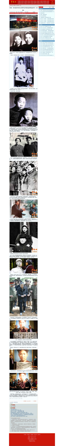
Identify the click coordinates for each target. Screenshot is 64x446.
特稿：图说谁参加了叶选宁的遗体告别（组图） (46, 29)
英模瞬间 (35, 2)
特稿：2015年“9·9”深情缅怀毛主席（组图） (46, 26)
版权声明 (39, 434)
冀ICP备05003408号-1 (32, 440)
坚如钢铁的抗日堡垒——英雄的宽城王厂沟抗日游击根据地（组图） (19, 412)
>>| (21, 398)
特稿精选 (38, 2)
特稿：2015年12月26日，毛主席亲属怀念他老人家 (47, 27)
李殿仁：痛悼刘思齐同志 (44, 14)
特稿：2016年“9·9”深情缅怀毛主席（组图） (46, 37)
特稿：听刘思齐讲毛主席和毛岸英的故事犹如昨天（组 (47, 11)
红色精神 (28, 2)
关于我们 (25, 434)
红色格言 (22, 2)
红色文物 (44, 3)
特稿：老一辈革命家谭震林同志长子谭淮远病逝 (46, 36)
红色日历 (22, 3)
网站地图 (32, 434)
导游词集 (31, 2)
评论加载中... (14, 406)
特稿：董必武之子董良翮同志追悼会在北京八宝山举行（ (48, 33)
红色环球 (44, 2)
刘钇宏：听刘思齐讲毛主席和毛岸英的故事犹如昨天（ (47, 10)
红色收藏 (19, 2)
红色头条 (47, 3)
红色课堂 (31, 3)
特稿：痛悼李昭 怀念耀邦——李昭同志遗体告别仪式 (47, 30)
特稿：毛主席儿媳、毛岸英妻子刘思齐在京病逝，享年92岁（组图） (19, 416)
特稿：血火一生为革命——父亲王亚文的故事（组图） (17, 410)
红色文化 (28, 3)
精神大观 (35, 3)
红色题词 (47, 2)
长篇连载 (38, 3)
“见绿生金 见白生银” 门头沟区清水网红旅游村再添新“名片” (18, 415)
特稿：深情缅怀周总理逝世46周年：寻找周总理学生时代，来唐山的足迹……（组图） (21, 413)
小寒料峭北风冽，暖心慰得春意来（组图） (46, 17)
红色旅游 (17, 5)
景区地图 (19, 3)
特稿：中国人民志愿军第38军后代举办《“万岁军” (47, 46)
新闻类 (14, 5)
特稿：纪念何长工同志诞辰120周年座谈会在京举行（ (47, 42)
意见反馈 (35, 434)
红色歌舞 (41, 2)
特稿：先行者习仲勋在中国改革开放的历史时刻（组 (47, 49)
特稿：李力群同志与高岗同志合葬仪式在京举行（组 (47, 45)
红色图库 (25, 3)
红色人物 (41, 3)
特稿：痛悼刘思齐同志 (15, 402)
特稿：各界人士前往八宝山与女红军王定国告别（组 (47, 55)
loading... (12, 406)
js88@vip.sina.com (33, 437)
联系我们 (28, 434)
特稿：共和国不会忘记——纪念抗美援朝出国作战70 (47, 48)
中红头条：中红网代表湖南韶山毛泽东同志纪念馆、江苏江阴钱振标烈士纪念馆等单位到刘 (22, 414)
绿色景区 (25, 2)
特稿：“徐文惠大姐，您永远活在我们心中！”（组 (47, 52)
